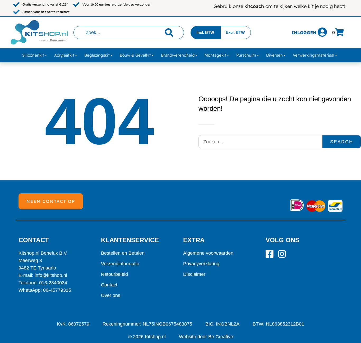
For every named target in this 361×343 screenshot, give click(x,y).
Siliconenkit (33, 55)
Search (341, 141)
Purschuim (246, 55)
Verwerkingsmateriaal (313, 55)
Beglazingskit (97, 55)
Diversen (274, 55)
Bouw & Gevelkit (135, 55)
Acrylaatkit (64, 55)
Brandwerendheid (178, 55)
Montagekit (215, 55)
